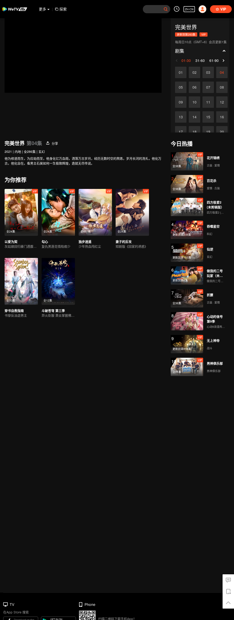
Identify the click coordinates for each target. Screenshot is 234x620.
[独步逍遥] (95, 212)
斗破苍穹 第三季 (53, 310)
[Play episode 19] (208, 132)
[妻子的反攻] (132, 212)
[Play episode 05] (180, 87)
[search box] (165, 9)
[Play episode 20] (222, 132)
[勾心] (58, 212)
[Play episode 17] (180, 132)
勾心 (45, 241)
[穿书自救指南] (21, 281)
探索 (63, 9)
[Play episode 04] (222, 72)
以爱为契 (11, 241)
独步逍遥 (85, 241)
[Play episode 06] (194, 87)
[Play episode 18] (194, 132)
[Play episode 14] (194, 117)
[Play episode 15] (208, 117)
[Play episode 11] (208, 102)
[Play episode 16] (222, 117)
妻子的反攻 (124, 241)
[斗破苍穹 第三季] (58, 281)
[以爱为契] (21, 212)
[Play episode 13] (180, 117)
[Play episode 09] (180, 102)
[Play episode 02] (194, 72)
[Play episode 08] (222, 87)
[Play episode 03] (208, 72)
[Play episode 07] (208, 87)
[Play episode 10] (194, 102)
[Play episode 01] (180, 72)
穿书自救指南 (14, 310)
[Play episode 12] (222, 102)
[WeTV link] (14, 9)
